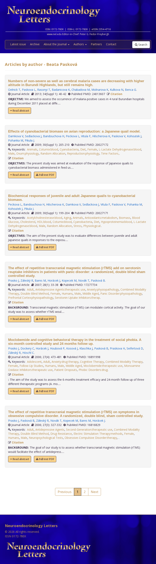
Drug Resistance (61, 434)
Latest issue (18, 44)
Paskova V (118, 136)
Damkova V (15, 136)
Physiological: (92, 226)
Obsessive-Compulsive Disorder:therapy (91, 438)
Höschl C (28, 353)
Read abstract (20, 110)
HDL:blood (44, 222)
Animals (32, 149)
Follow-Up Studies (31, 366)
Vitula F (86, 136)
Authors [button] (79, 44)
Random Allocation (52, 153)
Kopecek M (69, 280)
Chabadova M (81, 90)
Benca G (130, 90)
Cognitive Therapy (92, 362)
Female (92, 149)
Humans (67, 293)
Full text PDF (46, 174)
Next (94, 491)
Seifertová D (135, 348)
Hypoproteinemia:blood (116, 222)
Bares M (40, 280)
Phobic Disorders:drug (93, 370)
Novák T (83, 280)
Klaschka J (86, 348)
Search (142, 44)
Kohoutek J (134, 136)
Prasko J (13, 280)
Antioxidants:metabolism (101, 218)
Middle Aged (90, 293)
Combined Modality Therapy (124, 362)
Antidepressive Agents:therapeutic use (60, 289)
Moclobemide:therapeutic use (102, 366)
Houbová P (57, 348)
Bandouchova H (53, 136)
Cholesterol (27, 222)
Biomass (124, 218)
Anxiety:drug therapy (65, 362)
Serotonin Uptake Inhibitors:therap (77, 298)
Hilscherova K (101, 136)
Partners (96, 44)
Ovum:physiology (27, 153)
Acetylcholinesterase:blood (44, 218)
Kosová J (72, 348)
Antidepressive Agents (49, 429)
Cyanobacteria (69, 149)
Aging (67, 218)
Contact (111, 44)
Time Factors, (110, 153)
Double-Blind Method (35, 293)
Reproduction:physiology (83, 153)
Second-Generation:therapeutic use (89, 429)
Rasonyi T (43, 90)
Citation (116, 94)
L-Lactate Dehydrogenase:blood (120, 149)
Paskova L (29, 90)
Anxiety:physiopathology (103, 289)
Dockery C (27, 348)
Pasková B (98, 280)
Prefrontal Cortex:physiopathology (30, 298)
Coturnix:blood (48, 149)
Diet (83, 149)
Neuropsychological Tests (46, 438)
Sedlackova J (33, 136)
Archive (35, 44)
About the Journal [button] (55, 44)
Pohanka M (15, 140)
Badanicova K (61, 90)
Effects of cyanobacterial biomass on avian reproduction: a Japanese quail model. (74, 131)
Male (11, 153)
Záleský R (27, 280)
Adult (30, 289)
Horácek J (54, 280)
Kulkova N (116, 90)
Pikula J (29, 140)
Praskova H (117, 348)
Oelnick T (14, 90)
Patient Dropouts (65, 370)
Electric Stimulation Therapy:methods (98, 434)
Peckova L (72, 136)
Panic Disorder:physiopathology (121, 293)
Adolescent (34, 362)
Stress (78, 226)
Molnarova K (99, 90)
